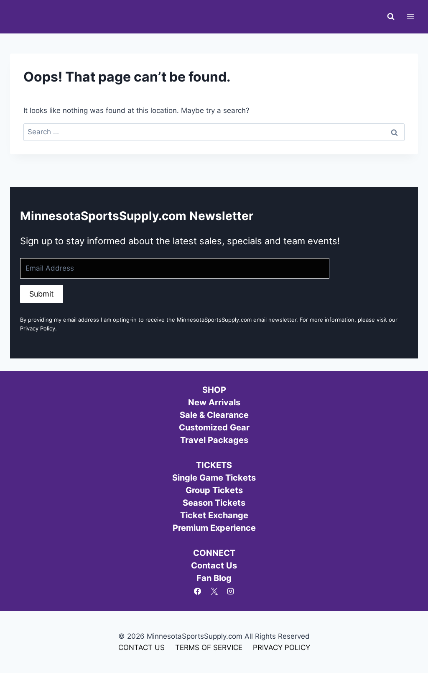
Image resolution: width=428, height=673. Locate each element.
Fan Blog (214, 578)
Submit (41, 293)
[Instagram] (230, 591)
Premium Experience (214, 528)
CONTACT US (141, 647)
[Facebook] (198, 591)
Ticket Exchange (214, 515)
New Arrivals (214, 402)
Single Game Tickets (214, 478)
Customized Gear (214, 427)
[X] (214, 591)
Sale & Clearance (214, 415)
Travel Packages (214, 440)
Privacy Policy (37, 328)
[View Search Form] (390, 16)
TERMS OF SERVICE (208, 647)
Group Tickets (214, 490)
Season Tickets (214, 503)
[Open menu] (410, 16)
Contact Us (214, 565)
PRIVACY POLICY (281, 647)
